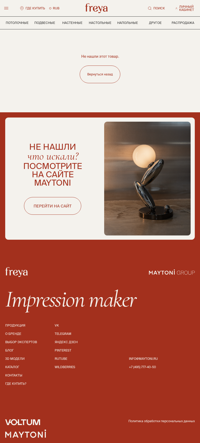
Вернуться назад (100, 74)
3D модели (14, 358)
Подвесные (44, 22)
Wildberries (65, 367)
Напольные (127, 22)
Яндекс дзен (66, 342)
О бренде (13, 333)
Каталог (12, 367)
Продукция (15, 325)
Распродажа (183, 22)
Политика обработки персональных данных (161, 421)
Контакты (13, 375)
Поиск (159, 8)
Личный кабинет (186, 8)
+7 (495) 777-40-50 (142, 367)
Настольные (100, 22)
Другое (155, 22)
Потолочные (17, 22)
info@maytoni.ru (143, 358)
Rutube (61, 358)
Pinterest (63, 350)
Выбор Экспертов (21, 342)
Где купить (35, 8)
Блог (9, 350)
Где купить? (15, 383)
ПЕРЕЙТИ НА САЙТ (53, 206)
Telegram (63, 333)
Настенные (72, 22)
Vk (57, 325)
